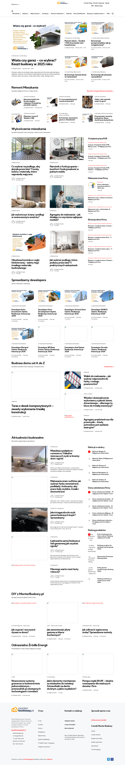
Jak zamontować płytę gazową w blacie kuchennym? (58, 632)
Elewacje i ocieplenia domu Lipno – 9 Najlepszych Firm (100, 249)
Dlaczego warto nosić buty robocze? (64, 570)
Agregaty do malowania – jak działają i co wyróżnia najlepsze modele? (66, 217)
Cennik (93, 731)
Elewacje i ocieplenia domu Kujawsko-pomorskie (100, 223)
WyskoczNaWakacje (44, 739)
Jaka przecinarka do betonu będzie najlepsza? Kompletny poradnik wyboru (32, 102)
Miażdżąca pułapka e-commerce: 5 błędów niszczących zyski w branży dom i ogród (64, 454)
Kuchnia (60, 625)
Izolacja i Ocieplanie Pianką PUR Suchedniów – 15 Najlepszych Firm (99, 157)
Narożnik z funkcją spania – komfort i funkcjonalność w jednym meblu (64, 169)
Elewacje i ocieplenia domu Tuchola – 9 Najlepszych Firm (100, 226)
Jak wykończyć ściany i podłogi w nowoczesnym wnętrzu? (27, 216)
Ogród (107, 3)
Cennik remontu (95, 734)
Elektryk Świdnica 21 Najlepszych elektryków (100, 480)
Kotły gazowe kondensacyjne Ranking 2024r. (105, 569)
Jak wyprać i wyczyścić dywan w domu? (23, 631)
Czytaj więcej (108, 366)
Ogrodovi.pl (94, 746)
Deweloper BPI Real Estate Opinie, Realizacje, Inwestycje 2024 (49, 349)
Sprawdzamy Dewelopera (19, 305)
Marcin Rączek (69, 728)
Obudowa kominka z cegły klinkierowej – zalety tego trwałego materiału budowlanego (25, 263)
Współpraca (41, 732)
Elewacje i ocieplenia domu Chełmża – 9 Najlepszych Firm (100, 261)
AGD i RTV (54, 508)
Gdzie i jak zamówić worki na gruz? (102, 100)
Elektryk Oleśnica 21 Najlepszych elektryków (100, 466)
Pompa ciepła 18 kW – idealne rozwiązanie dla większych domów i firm (97, 683)
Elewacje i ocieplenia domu (95, 13)
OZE (108, 13)
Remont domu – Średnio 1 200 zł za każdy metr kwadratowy (75, 43)
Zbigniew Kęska (17, 68)
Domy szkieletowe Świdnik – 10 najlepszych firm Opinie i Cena (102, 492)
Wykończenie (35, 13)
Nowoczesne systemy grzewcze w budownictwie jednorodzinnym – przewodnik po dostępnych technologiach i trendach (26, 686)
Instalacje (45, 13)
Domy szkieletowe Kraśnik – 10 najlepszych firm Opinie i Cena (102, 500)
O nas (39, 721)
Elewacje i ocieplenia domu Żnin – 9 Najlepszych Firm (99, 238)
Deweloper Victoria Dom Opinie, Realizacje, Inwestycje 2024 (75, 311)
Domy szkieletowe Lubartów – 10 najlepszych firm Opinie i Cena (102, 522)
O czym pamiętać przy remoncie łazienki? (68, 100)
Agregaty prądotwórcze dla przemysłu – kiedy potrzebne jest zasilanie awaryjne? (98, 423)
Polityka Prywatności (44, 747)
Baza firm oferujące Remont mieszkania (99, 91)
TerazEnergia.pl (95, 749)
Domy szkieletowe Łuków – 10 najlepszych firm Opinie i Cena (102, 507)
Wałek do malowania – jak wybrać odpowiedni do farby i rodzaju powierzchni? (97, 380)
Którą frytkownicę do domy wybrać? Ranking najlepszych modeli (105, 536)
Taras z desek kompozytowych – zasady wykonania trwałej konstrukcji (32, 409)
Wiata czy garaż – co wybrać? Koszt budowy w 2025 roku (33, 62)
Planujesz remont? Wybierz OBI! (31, 117)
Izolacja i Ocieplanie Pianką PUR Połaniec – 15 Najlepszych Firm (98, 168)
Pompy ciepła (86, 677)
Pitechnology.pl (28, 759)
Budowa (25, 13)
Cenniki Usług (88, 3)
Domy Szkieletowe (79, 13)
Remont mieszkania (57, 13)
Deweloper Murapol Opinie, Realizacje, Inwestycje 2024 (19, 349)
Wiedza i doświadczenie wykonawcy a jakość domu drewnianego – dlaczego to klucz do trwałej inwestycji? (98, 401)
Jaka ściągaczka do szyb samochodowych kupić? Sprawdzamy (63, 515)
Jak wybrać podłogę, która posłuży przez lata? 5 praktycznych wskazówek (63, 262)
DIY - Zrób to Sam (25, 625)
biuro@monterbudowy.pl (18, 730)
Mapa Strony (41, 735)
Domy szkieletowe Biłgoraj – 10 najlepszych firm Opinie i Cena (102, 514)
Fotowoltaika (51, 677)
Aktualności (16, 13)
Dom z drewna (88, 393)
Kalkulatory (14, 4)
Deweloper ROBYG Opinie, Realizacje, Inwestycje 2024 (99, 311)
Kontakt (40, 724)
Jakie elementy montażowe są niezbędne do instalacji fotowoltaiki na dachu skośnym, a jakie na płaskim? (61, 684)
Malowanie (103, 72)
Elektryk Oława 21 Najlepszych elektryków (102, 459)
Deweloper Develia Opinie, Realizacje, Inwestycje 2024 (99, 349)
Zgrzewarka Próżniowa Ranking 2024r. (105, 557)
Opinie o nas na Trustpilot (98, 720)
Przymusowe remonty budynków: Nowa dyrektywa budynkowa (104, 118)
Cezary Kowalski (97, 47)
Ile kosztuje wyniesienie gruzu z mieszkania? (68, 119)
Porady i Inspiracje (98, 3)
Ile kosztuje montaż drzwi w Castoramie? (75, 76)
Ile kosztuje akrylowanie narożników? (101, 76)
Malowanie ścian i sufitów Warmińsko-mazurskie (100, 195)
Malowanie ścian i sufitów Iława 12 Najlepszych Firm (99, 210)
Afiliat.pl (49, 759)
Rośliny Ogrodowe (96, 742)
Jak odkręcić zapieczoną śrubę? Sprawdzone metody (97, 631)
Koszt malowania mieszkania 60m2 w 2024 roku (103, 186)
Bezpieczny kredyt (96, 738)
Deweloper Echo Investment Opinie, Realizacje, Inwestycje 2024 (20, 312)
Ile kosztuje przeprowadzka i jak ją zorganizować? (100, 43)
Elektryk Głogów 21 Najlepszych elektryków (100, 452)
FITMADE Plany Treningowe (46, 743)
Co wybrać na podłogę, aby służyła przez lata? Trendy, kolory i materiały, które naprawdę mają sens (25, 170)
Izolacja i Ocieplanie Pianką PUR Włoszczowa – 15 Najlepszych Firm (99, 145)
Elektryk (69, 13)
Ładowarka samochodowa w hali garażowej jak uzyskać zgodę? (65, 543)
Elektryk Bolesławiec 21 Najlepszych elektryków (100, 473)
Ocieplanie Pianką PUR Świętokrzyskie (97, 142)
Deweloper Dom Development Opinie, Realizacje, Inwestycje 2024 (47, 312)
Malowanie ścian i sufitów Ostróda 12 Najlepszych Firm (100, 198)
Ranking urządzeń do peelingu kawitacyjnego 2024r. (105, 547)
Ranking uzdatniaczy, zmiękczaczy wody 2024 (104, 580)
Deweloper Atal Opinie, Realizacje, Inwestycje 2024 (75, 349)
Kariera (40, 728)
